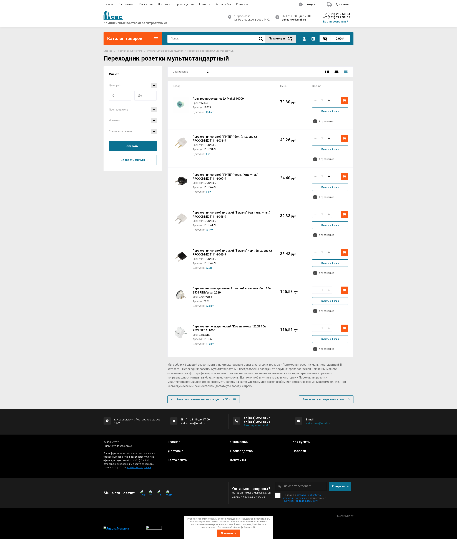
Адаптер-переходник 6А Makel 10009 (218, 98)
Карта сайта (223, 4)
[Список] (336, 71)
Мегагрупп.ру (345, 516)
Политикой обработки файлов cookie (237, 527)
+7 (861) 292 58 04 (336, 14)
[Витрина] (327, 71)
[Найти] (260, 39)
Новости (204, 4)
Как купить (146, 4)
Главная (108, 4)
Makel (204, 103)
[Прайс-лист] (345, 71)
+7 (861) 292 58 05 (336, 17)
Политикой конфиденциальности (300, 501)
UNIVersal (206, 296)
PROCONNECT (209, 145)
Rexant (205, 334)
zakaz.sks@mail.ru (318, 423)
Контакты (242, 4)
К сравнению (326, 121)
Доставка (164, 4)
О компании (126, 4)
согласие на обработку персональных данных (302, 496)
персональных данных (139, 467)
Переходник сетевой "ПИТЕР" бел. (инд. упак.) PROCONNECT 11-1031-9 (225, 138)
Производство (184, 4)
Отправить (340, 486)
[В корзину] (344, 100)
